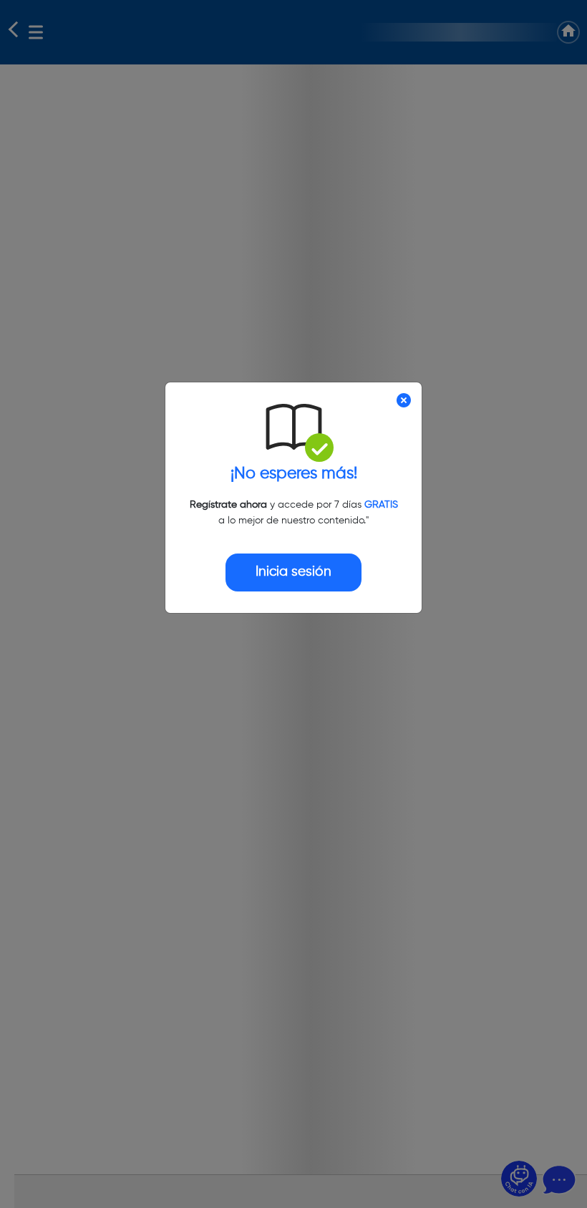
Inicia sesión (293, 572)
